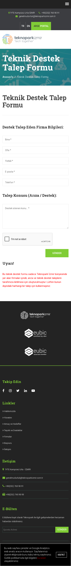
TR (22, 26)
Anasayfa (7, 77)
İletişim (7, 449)
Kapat (61, 554)
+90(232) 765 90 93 (15, 494)
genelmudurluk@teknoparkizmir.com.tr (24, 478)
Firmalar (8, 436)
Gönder (57, 253)
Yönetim (8, 417)
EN (28, 26)
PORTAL (41, 26)
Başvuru (8, 443)
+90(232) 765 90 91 (14, 486)
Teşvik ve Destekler (13, 430)
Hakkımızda (10, 411)
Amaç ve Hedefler (12, 424)
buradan (41, 558)
